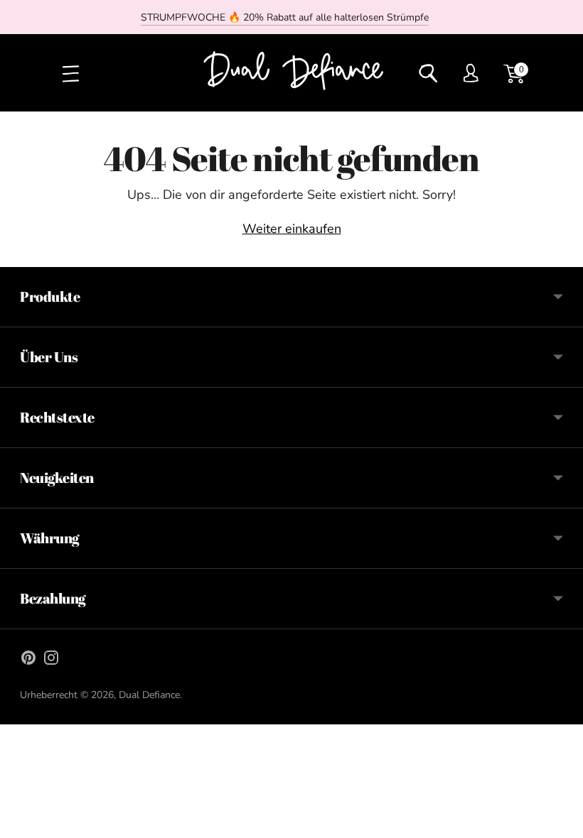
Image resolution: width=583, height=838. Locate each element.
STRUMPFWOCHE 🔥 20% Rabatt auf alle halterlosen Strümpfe (285, 17)
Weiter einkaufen (291, 228)
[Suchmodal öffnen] (428, 73)
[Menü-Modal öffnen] (70, 73)
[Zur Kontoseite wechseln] (471, 73)
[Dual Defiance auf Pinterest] (28, 660)
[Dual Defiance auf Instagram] (51, 660)
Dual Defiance (149, 695)
